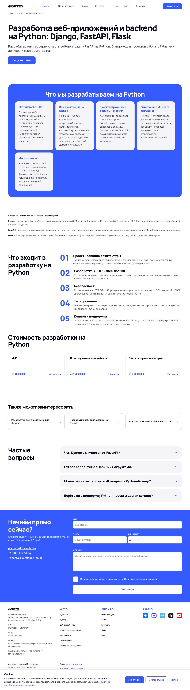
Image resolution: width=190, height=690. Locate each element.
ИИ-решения (65, 635)
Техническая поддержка (71, 645)
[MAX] (154, 615)
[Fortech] (16, 6)
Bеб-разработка (31, 13)
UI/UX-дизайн (66, 640)
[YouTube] (179, 615)
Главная (11, 13)
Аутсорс (63, 619)
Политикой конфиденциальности (140, 579)
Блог (126, 5)
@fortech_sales (32, 558)
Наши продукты (66, 5)
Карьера (140, 5)
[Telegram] (162, 615)
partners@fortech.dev (22, 548)
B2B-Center (78, 668)
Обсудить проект (21, 60)
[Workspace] (170, 615)
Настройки (175, 679)
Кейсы (84, 5)
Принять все (134, 679)
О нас (114, 5)
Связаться (172, 6)
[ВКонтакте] (145, 615)
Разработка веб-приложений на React (89, 421)
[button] (130, 539)
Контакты (99, 5)
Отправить (127, 589)
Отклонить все (156, 679)
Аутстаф (64, 614)
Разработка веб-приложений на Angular (30, 421)
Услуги (19, 13)
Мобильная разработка (70, 630)
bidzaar (64, 668)
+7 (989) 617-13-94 (19, 553)
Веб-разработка (67, 625)
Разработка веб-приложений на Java (150, 421)
